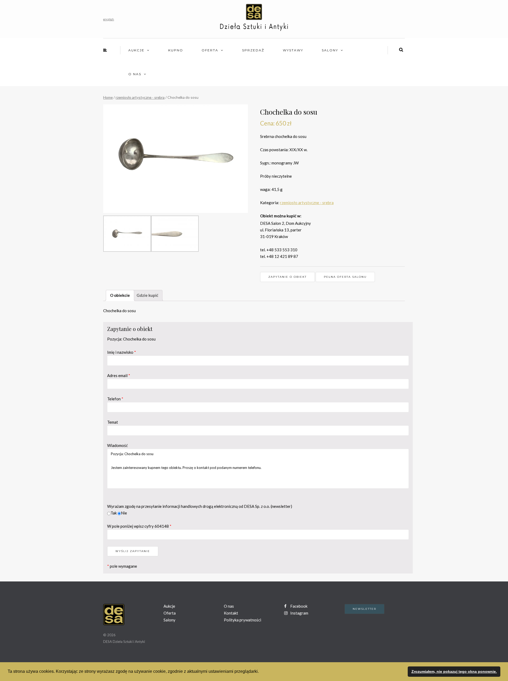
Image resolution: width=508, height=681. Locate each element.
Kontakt (231, 613)
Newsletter (364, 609)
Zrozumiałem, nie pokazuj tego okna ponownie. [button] (454, 671)
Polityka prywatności (242, 619)
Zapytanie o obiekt (287, 277)
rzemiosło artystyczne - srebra (140, 97)
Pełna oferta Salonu (345, 277)
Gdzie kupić (147, 295)
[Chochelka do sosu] (175, 158)
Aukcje (136, 50)
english (108, 19)
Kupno (175, 50)
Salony (330, 50)
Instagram (298, 613)
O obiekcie (120, 295)
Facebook (298, 606)
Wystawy (293, 50)
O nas (134, 74)
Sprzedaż (253, 50)
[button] (260, 672)
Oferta (210, 50)
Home (108, 97)
